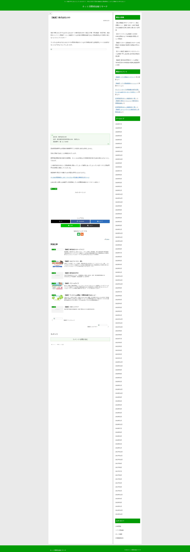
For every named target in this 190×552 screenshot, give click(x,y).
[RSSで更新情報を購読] (82, 234)
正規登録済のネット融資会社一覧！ (126, 98)
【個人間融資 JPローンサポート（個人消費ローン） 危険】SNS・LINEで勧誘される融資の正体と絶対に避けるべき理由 (127, 26)
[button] (90, 225)
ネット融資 (54, 188)
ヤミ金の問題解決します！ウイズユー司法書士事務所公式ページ (70, 177)
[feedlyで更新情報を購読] (78, 234)
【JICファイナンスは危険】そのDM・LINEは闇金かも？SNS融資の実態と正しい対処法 (127, 36)
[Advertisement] (80, 25)
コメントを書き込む (80, 339)
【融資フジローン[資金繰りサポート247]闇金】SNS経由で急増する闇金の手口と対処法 (127, 45)
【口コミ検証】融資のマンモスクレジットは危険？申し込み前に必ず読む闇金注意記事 (127, 54)
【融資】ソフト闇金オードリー (124, 77)
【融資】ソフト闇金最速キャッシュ (126, 83)
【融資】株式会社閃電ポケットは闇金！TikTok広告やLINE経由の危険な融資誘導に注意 (127, 62)
